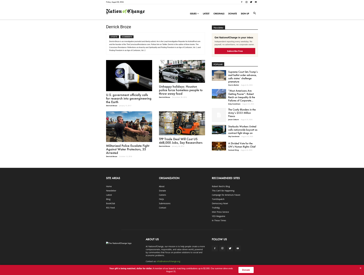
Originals (218, 13)
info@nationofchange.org (168, 261)
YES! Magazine (218, 216)
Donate (232, 13)
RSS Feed (110, 207)
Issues (193, 13)
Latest (206, 13)
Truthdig (216, 207)
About (162, 186)
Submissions (164, 203)
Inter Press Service (220, 212)
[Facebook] (242, 2)
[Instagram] (246, 2)
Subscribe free (235, 51)
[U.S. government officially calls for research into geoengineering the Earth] (129, 75)
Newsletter (111, 190)
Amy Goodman (234, 104)
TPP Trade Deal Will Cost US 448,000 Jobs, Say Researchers (180, 140)
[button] (254, 13)
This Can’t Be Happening (223, 190)
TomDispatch (218, 199)
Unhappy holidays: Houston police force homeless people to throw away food (181, 89)
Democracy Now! (220, 203)
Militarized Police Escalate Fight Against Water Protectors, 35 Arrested (127, 149)
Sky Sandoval (233, 136)
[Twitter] (251, 2)
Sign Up (245, 13)
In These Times (219, 220)
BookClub (110, 203)
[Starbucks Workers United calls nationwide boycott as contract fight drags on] (219, 129)
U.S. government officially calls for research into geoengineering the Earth (128, 98)
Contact (162, 207)
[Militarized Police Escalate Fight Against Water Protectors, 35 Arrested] (129, 126)
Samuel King (233, 150)
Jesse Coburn (233, 119)
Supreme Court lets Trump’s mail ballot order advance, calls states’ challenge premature (243, 76)
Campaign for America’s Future (226, 195)
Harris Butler (233, 85)
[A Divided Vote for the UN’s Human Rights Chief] (219, 146)
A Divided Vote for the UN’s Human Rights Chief (242, 145)
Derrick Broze (111, 105)
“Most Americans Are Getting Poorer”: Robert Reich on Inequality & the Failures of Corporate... (241, 95)
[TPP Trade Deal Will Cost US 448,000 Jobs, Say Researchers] (182, 123)
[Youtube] (256, 2)
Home (109, 186)
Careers (162, 195)
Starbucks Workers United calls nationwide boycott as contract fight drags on (242, 129)
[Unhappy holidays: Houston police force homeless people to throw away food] (182, 71)
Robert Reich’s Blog (221, 186)
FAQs (161, 199)
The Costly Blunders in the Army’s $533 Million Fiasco (242, 113)
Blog (108, 199)
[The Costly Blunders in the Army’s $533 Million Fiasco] (219, 115)
